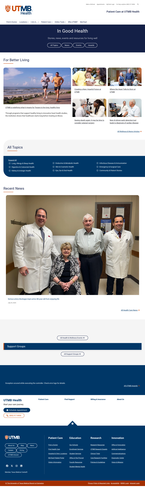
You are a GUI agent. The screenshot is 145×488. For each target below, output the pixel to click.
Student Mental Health (77, 467)
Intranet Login (135, 483)
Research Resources (98, 445)
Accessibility (115, 483)
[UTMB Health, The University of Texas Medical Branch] (12, 438)
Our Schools (73, 445)
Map (22, 445)
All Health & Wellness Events (71, 338)
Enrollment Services (76, 449)
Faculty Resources (75, 462)
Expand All (12, 160)
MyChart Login (110, 4)
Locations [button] (23, 22)
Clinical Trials (95, 454)
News (67, 45)
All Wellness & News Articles (128, 131)
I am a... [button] (34, 22)
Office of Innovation (118, 445)
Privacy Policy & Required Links (99, 483)
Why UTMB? (73, 22)
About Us (11, 445)
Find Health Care (54, 449)
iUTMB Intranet (13, 455)
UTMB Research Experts (99, 449)
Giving (22, 450)
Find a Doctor (11, 22)
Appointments (101, 4)
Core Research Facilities (99, 458)
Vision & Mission (117, 462)
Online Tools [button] (60, 22)
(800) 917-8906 (15, 415)
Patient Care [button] (46, 22)
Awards (91, 45)
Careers (10, 450)
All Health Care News (129, 310)
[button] (138, 4)
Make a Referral (90, 4)
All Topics (54, 45)
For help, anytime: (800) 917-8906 (125, 4)
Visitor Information (54, 462)
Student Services (75, 454)
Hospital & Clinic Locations (57, 454)
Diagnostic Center (118, 458)
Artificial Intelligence (119, 449)
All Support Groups (71, 354)
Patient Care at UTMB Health (123, 11)
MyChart (83, 22)
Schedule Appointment (18, 410)
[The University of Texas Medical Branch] (20, 10)
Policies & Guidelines (98, 462)
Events (78, 45)
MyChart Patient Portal (56, 458)
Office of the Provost (76, 458)
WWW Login (124, 483)
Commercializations (118, 454)
